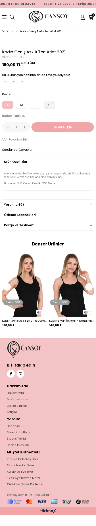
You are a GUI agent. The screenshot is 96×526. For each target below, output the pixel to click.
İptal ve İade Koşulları (22, 459)
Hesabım (13, 426)
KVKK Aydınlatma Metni (23, 478)
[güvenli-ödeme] (48, 502)
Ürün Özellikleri (16, 161)
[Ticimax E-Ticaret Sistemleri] (48, 511)
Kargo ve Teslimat (19, 225)
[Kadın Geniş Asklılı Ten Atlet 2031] (22, 82)
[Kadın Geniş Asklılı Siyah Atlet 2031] (14, 82)
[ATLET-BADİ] (16, 31)
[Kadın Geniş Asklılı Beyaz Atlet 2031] (5, 82)
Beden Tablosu (13, 116)
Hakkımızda (15, 393)
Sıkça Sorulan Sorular (22, 465)
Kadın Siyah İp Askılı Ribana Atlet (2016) (71, 321)
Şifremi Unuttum (18, 432)
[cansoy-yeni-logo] (34, 349)
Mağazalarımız (18, 399)
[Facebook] (11, 374)
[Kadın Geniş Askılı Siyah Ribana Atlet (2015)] (24, 284)
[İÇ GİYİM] (12, 31)
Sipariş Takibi (16, 439)
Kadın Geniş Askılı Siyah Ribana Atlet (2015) (24, 321)
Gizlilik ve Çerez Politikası (25, 484)
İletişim (12, 412)
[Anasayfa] (7, 31)
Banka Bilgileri (17, 406)
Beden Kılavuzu (18, 445)
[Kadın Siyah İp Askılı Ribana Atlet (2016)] (71, 284)
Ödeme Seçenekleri (20, 215)
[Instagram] (20, 374)
